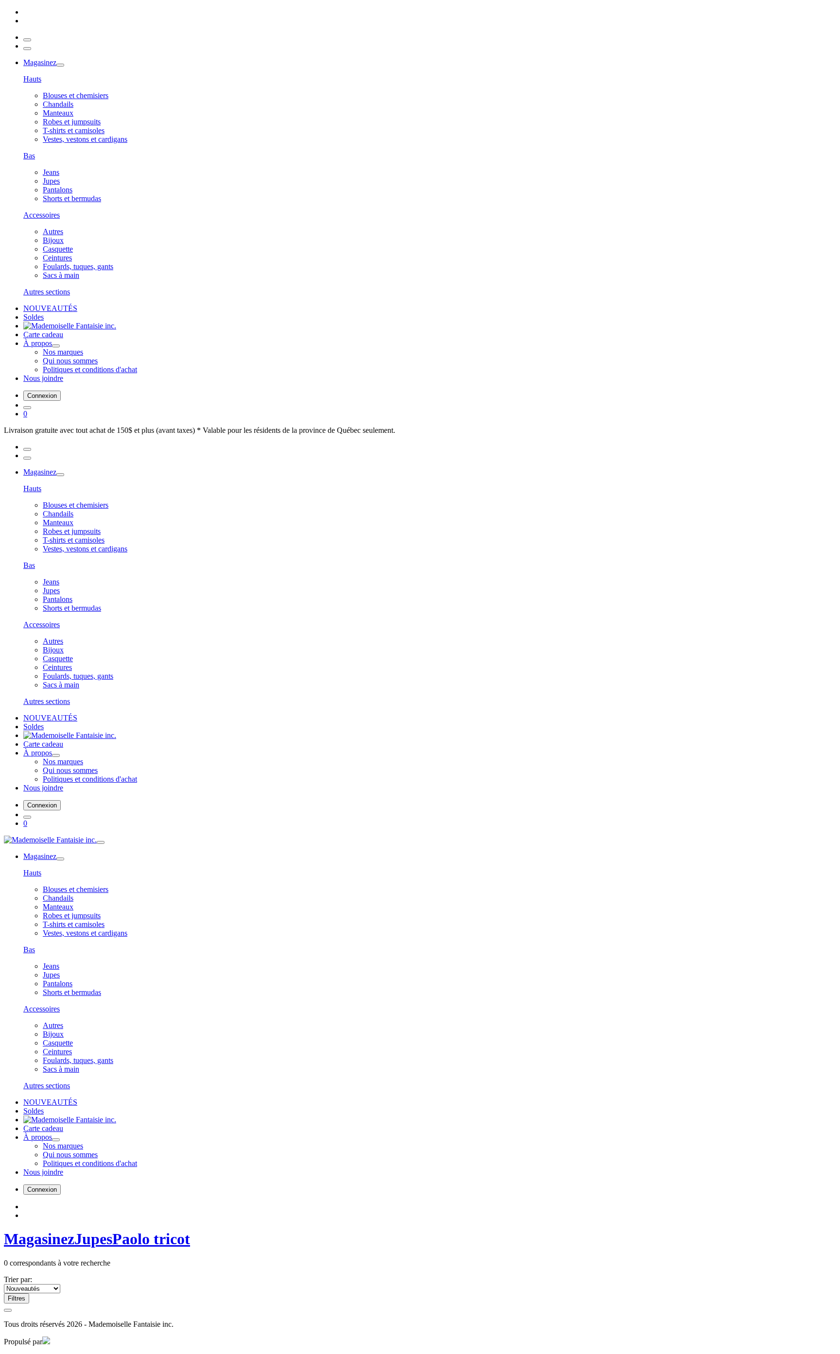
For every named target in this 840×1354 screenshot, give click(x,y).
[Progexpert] (46, 1341)
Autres (53, 231)
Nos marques (63, 352)
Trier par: (18, 1279)
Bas (29, 156)
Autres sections (46, 292)
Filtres (16, 1298)
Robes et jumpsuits (72, 122)
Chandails (58, 104)
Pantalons (57, 190)
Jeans (51, 172)
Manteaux (58, 113)
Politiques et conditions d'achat (90, 369)
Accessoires (41, 215)
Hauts (32, 79)
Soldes (33, 317)
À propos (37, 343)
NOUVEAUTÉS (50, 308)
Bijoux (53, 240)
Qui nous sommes (70, 361)
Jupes (51, 181)
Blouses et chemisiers (75, 95)
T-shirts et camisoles (74, 130)
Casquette (58, 249)
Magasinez (39, 62)
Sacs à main (61, 275)
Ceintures (57, 258)
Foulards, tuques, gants (78, 266)
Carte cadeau (43, 334)
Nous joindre (43, 378)
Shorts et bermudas (72, 198)
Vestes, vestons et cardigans (85, 139)
